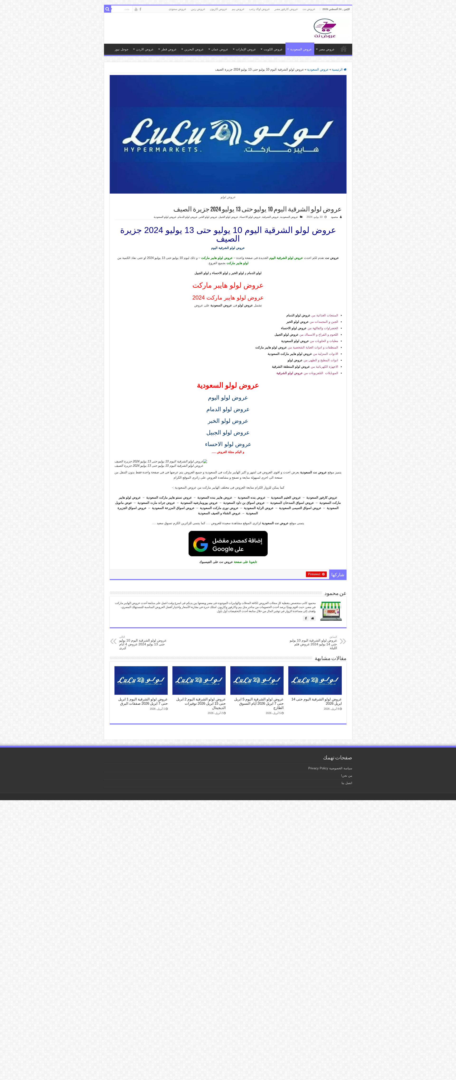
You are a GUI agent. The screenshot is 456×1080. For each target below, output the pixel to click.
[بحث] (107, 9)
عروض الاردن (145, 49)
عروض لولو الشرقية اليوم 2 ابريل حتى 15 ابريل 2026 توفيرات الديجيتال (201, 703)
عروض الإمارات (246, 49)
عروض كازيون (218, 9)
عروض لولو (245, 305)
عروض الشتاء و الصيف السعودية (219, 513)
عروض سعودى (177, 9)
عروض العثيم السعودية (286, 497)
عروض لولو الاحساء (250, 216)
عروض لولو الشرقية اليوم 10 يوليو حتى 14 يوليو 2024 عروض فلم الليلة (313, 642)
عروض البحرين (194, 49)
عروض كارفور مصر (286, 9)
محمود (334, 216)
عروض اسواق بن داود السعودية (244, 502)
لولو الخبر (237, 273)
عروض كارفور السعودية (321, 497)
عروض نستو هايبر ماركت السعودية (169, 497)
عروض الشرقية (270, 216)
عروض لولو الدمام (188, 216)
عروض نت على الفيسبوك (216, 562)
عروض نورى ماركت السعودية (219, 508)
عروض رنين (198, 9)
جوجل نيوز (121, 49)
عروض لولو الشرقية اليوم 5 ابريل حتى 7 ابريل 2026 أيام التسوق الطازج (259, 703)
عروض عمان (219, 49)
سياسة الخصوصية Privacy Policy (330, 768)
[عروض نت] (325, 27)
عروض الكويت (273, 49)
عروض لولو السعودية (165, 216)
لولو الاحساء (220, 273)
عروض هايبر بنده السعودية (214, 497)
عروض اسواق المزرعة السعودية (173, 508)
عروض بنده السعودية (252, 497)
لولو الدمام (254, 273)
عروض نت (309, 9)
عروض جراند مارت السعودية (156, 502)
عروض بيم (238, 9)
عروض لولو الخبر (208, 216)
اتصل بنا (347, 783)
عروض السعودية (301, 49)
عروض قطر (169, 49)
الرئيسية (338, 69)
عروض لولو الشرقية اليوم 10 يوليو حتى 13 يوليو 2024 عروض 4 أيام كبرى (142, 642)
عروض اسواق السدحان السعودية (292, 502)
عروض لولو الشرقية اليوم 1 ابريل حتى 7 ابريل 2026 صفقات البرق (143, 701)
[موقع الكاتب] (313, 618)
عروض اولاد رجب (259, 9)
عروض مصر (327, 49)
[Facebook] (140, 9)
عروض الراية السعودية (259, 508)
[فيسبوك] (306, 618)
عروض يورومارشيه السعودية (199, 502)
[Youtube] (136, 9)
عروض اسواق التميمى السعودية (300, 508)
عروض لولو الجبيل (228, 216)
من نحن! (346, 775)
